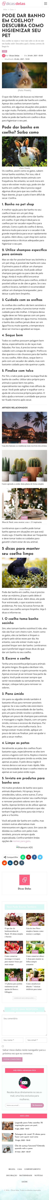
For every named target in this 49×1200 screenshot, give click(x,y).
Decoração (11, 1175)
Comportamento (32, 1169)
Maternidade (25, 1175)
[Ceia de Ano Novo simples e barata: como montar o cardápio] (35, 919)
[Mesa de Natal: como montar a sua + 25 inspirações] (24, 504)
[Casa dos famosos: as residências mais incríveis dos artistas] (24, 427)
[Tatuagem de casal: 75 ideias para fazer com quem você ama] (7, 1137)
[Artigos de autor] (24, 880)
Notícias (38, 1175)
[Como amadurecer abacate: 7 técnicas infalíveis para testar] (35, 975)
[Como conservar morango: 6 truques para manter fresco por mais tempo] (14, 947)
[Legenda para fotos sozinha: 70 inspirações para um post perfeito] (7, 1126)
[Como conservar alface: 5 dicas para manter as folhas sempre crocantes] (35, 947)
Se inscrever (37, 1105)
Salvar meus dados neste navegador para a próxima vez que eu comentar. (24, 1052)
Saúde (24, 1182)
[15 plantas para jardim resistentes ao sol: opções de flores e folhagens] (14, 975)
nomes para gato (21, 841)
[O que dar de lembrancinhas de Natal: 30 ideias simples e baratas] (14, 919)
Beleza (12, 1169)
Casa (4, 51)
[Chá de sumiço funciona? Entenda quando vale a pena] (7, 1149)
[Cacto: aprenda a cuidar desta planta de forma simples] (24, 466)
